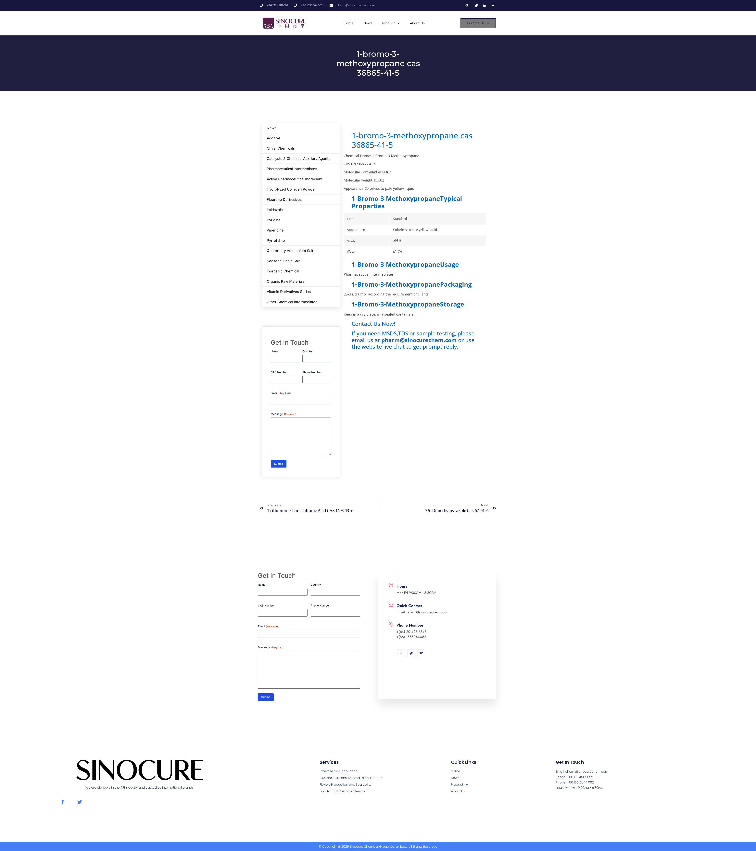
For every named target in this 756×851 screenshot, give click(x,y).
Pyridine (274, 220)
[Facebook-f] (62, 802)
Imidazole (275, 210)
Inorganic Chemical (283, 271)
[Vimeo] (421, 653)
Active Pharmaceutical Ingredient (294, 179)
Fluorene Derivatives (284, 199)
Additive (273, 138)
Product (388, 23)
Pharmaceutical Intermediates (292, 169)
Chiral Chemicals (281, 148)
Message (283, 414)
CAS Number (279, 372)
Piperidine (275, 230)
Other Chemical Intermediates (292, 302)
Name (274, 351)
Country (307, 351)
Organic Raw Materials (286, 281)
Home (349, 23)
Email (281, 393)
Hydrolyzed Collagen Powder (291, 189)
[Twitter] (411, 653)
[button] (467, 5)
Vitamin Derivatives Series (289, 292)
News (367, 23)
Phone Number (311, 372)
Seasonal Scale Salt (283, 261)
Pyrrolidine (276, 240)
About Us (417, 23)
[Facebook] (401, 653)
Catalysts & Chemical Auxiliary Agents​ (298, 158)
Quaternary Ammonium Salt (290, 251)
